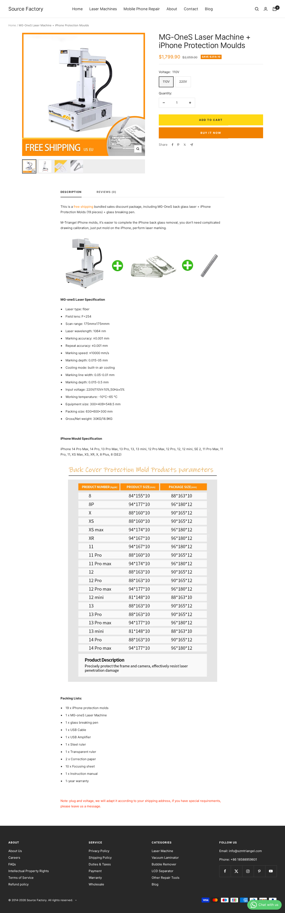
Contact (191, 9)
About (171, 9)
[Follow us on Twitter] (236, 871)
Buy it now (211, 132)
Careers (14, 858)
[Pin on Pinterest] (178, 144)
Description (71, 192)
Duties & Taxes (100, 864)
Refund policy (18, 884)
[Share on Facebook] (172, 144)
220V (183, 82)
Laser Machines (103, 9)
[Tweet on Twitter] (185, 144)
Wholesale (96, 884)
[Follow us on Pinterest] (259, 871)
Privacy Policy (99, 851)
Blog (209, 9)
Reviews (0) (106, 192)
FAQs (12, 864)
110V (166, 82)
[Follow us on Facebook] (225, 871)
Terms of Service (21, 878)
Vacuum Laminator (165, 858)
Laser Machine (162, 851)
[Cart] (274, 9)
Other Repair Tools (165, 878)
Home (77, 9)
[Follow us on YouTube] (271, 871)
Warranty (95, 878)
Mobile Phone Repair (142, 9)
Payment (95, 871)
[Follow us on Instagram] (248, 871)
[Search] (257, 9)
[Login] (265, 9)
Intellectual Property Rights (28, 871)
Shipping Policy (100, 858)
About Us (15, 851)
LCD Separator (162, 871)
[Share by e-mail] (191, 144)
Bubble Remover (164, 864)
